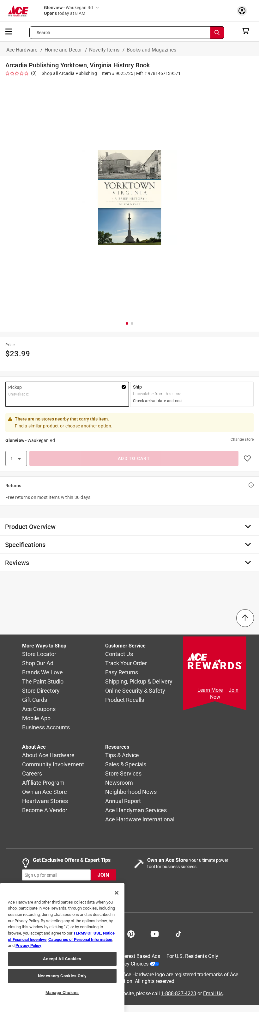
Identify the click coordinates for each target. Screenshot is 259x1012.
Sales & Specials (125, 764)
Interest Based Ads (139, 956)
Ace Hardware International (139, 819)
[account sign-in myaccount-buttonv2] (243, 11)
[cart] (247, 31)
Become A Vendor (44, 810)
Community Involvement (53, 764)
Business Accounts (46, 727)
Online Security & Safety (135, 691)
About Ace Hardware (48, 755)
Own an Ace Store (44, 792)
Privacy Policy (28, 945)
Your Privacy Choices (125, 964)
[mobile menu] (9, 31)
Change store (242, 439)
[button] (129, 197)
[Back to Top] (245, 618)
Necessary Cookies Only (62, 975)
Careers (32, 773)
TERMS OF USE (87, 933)
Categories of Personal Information (80, 939)
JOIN (103, 875)
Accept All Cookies (62, 958)
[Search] (217, 32)
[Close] (116, 893)
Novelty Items (105, 50)
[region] (62, 947)
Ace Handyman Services (136, 810)
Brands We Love (42, 672)
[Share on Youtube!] (154, 933)
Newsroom (119, 783)
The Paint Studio (42, 681)
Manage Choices (62, 992)
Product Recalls (124, 700)
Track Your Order (126, 663)
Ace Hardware (22, 50)
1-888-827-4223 (178, 994)
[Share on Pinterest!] (131, 933)
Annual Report (123, 801)
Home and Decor (64, 50)
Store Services (123, 773)
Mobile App (36, 718)
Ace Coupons (39, 709)
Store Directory (41, 691)
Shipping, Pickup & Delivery (138, 681)
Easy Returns (121, 672)
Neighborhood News (131, 792)
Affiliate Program (43, 783)
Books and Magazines (151, 50)
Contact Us (119, 654)
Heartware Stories (45, 801)
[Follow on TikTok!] (178, 933)
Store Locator (39, 654)
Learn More (210, 690)
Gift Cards (34, 700)
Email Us (213, 994)
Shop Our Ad (37, 663)
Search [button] (44, 32)
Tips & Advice (122, 755)
